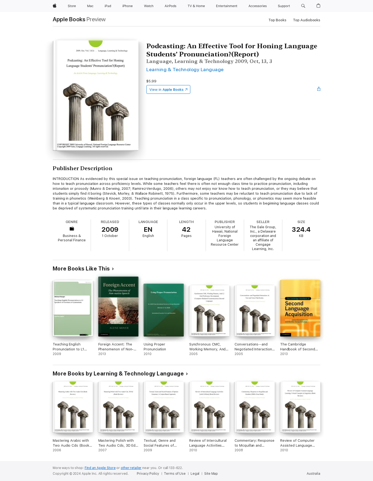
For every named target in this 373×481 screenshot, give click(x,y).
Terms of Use (175, 474)
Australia (313, 474)
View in (166, 90)
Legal (195, 474)
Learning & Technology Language (185, 69)
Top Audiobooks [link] (306, 20)
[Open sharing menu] (319, 89)
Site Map (211, 474)
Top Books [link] (277, 20)
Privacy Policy (148, 474)
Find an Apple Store (100, 468)
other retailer (131, 468)
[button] (303, 6)
